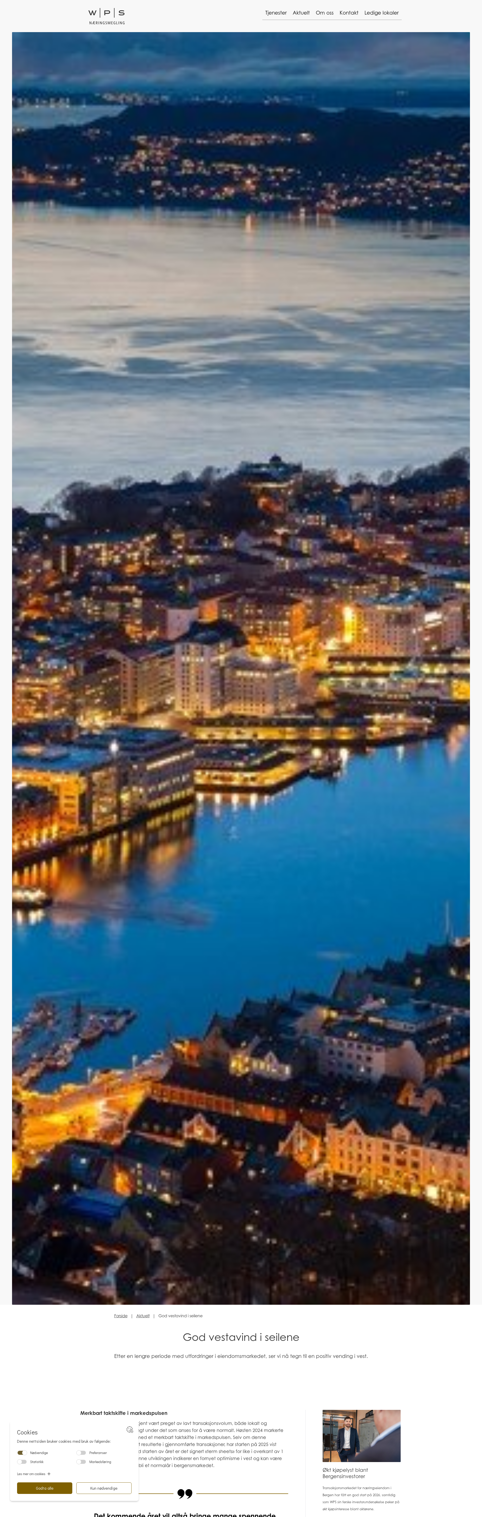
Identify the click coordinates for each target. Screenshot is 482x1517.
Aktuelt (301, 13)
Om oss (325, 13)
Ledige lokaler (382, 13)
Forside (121, 1315)
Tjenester (276, 13)
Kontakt (349, 13)
